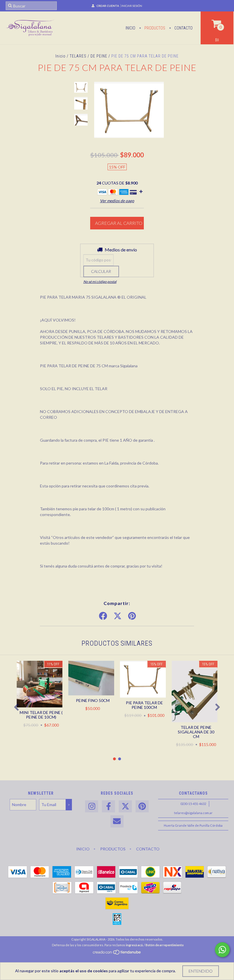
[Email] (117, 821)
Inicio (130, 28)
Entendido (201, 971)
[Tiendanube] (117, 953)
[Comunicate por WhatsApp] (222, 949)
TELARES (78, 56)
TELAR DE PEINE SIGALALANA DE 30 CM (196, 732)
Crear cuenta (107, 5)
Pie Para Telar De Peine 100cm (144, 705)
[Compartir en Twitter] (118, 616)
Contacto (183, 28)
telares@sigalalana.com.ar (193, 813)
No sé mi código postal (99, 281)
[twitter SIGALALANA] (125, 806)
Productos (154, 28)
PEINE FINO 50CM (93, 700)
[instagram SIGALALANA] (91, 806)
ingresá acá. (134, 945)
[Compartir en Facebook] (103, 616)
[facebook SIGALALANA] (108, 806)
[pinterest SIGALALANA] (142, 806)
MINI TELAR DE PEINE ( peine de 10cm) (41, 714)
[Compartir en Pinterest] (132, 616)
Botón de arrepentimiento (165, 945)
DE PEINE (98, 56)
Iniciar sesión (131, 5)
